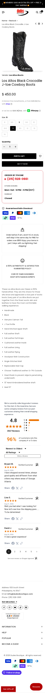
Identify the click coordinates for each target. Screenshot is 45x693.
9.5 (27, 122)
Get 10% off (8, 689)
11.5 (21, 128)
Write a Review (22, 456)
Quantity (6, 142)
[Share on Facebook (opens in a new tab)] (13, 488)
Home (4, 20)
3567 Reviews (14, 431)
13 (35, 128)
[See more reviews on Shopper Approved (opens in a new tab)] (21, 488)
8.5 (13, 122)
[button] (40, 156)
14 (6, 134)
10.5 (6, 128)
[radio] (32, 420)
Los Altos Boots (16, 75)
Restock (12, 20)
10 (35, 122)
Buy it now (23, 164)
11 (13, 128)
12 (28, 128)
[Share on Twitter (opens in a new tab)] (17, 488)
